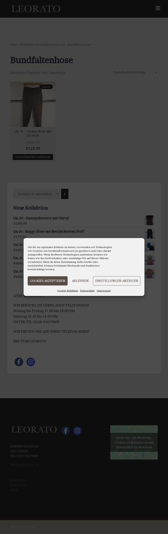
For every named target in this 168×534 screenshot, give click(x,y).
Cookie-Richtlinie (67, 290)
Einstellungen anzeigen (116, 281)
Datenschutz (87, 290)
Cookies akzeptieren (47, 281)
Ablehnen (80, 281)
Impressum (104, 290)
